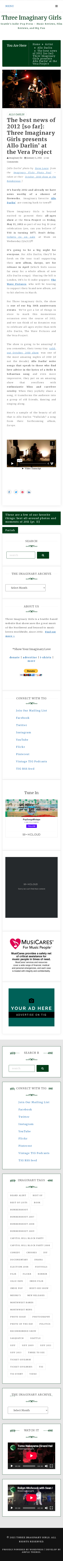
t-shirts (45, 657)
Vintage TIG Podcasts (31, 761)
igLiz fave (16, 1281)
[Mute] (46, 1466)
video (33, 1374)
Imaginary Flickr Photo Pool (32, 172)
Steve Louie (42, 168)
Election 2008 (19, 1267)
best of (38, 1195)
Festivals (41, 1267)
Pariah (10, 530)
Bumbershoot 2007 (22, 1217)
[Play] (11, 1466)
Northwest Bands (22, 1302)
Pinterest (23, 754)
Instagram (23, 732)
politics (45, 1324)
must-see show (39, 1288)
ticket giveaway (20, 1359)
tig (41, 1367)
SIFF (12, 1345)
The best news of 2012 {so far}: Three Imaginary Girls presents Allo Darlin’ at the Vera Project (31, 136)
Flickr (20, 746)
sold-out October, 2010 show (31, 350)
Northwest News (21, 1310)
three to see (36, 1352)
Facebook (23, 717)
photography (41, 1317)
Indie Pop (16, 1288)
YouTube (22, 739)
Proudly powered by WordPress (23, 1549)
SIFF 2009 (28, 1345)
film (13, 1274)
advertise (30, 657)
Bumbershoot (19, 1210)
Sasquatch (17, 1338)
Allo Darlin (16, 114)
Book (37, 1202)
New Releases (36, 1295)
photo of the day (21, 1324)
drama (38, 1260)
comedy (15, 1252)
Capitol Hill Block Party (27, 1238)
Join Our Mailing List (31, 710)
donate (14, 657)
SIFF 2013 (15, 1352)
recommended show (23, 1331)
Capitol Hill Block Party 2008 (30, 1245)
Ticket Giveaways (21, 1367)
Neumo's (15, 1295)
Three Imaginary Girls (31, 17)
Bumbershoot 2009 (22, 1231)
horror (42, 1274)
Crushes (31, 1252)
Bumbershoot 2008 (22, 1224)
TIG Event (16, 1374)
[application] (31, 1456)
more (31, 660)
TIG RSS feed (25, 768)
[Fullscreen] (51, 1466)
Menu (9, 6)
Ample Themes (31, 1552)
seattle (35, 1338)
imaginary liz (15, 158)
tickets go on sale (21, 237)
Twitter (21, 725)
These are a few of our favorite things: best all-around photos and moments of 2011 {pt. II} (30, 518)
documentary (19, 1260)
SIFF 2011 (45, 1345)
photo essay (18, 1317)
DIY (45, 1252)
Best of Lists (19, 1202)
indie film (36, 1281)
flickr (27, 1274)
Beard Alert (18, 1195)
